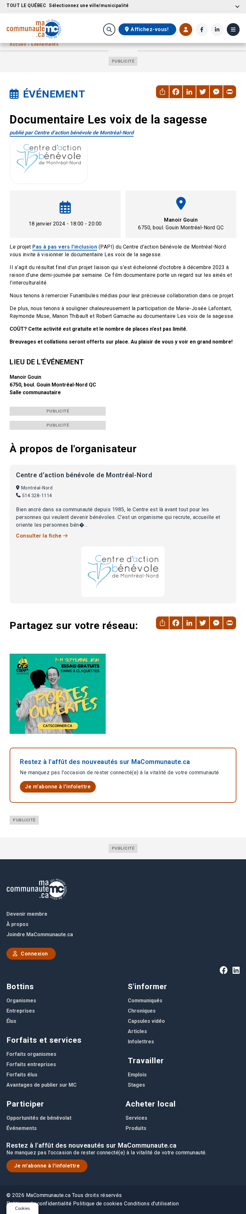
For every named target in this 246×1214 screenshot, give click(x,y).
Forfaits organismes (31, 1054)
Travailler (146, 1060)
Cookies (22, 1208)
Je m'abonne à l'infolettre (58, 787)
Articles (137, 1031)
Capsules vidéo (146, 1021)
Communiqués (145, 1001)
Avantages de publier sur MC (41, 1085)
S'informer (147, 986)
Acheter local (151, 1103)
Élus (11, 1021)
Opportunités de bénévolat (38, 1118)
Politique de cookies (98, 1204)
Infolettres (141, 1042)
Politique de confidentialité (38, 1204)
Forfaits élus (21, 1075)
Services (136, 1118)
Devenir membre (26, 914)
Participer (25, 1103)
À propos (17, 924)
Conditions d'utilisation (151, 1204)
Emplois (137, 1075)
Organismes (21, 1001)
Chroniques (142, 1011)
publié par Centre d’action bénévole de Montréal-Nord (72, 133)
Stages (136, 1085)
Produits (136, 1128)
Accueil (19, 44)
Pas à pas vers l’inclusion (64, 247)
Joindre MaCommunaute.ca (39, 934)
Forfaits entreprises (31, 1064)
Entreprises (20, 1011)
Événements (45, 44)
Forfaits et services (44, 1040)
